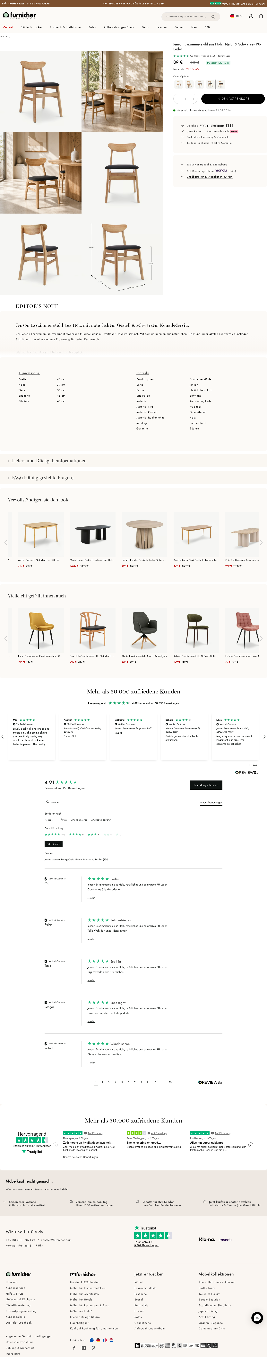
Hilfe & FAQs (14, 1294)
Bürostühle (141, 1305)
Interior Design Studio (85, 1317)
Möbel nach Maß (81, 1311)
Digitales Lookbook (19, 1323)
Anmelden (251, 16)
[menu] (133, 27)
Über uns (12, 1282)
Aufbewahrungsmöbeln (149, 1328)
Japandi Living (208, 1311)
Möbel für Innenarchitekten (88, 1288)
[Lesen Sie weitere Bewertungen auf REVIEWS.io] (247, 773)
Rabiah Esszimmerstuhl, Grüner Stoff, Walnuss (196, 656)
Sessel (138, 1299)
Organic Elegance (211, 1323)
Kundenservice (15, 1288)
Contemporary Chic (212, 1328)
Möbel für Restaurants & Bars (89, 1305)
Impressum (13, 1354)
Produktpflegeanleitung (21, 1311)
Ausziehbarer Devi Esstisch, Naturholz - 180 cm (196, 560)
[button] (236, 16)
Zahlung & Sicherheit (20, 1348)
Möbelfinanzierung (18, 1305)
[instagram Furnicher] (84, 1348)
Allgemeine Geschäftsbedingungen (29, 1336)
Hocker (139, 1311)
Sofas (138, 1317)
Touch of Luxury (209, 1294)
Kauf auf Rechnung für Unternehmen (94, 1328)
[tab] (133, 27)
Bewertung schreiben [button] (206, 785)
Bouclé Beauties (209, 1299)
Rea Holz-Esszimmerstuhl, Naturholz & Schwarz (93, 656)
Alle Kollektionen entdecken (217, 1282)
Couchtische (142, 1323)
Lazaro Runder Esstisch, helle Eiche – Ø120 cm (144, 560)
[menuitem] (10, 27)
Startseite (4, 36)
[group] (65, 782)
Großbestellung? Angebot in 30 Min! (210, 177)
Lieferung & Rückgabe (20, 1299)
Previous (5, 540)
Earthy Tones (207, 1288)
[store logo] (19, 15)
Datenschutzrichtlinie (20, 1342)
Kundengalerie (15, 1317)
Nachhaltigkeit (79, 1323)
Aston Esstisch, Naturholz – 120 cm (38, 560)
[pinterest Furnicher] (93, 1348)
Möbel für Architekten (84, 1294)
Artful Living (207, 1317)
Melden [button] (91, 898)
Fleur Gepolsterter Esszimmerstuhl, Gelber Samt (41, 656)
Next (262, 544)
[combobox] (190, 16)
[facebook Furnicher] (74, 1348)
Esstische (140, 1294)
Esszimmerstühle (145, 1288)
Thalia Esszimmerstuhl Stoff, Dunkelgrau (144, 656)
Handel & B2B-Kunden (84, 1282)
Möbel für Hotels (81, 1299)
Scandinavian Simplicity (215, 1305)
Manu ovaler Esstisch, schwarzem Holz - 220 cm (93, 560)
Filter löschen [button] (53, 844)
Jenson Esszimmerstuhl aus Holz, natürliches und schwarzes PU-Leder (127, 884)
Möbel (138, 1282)
